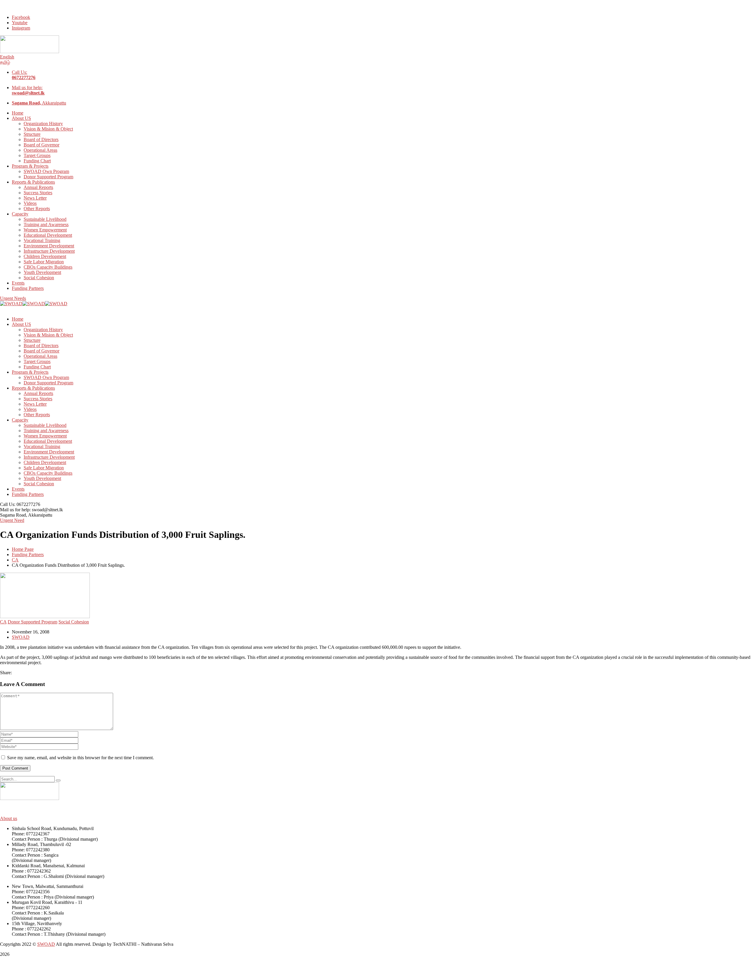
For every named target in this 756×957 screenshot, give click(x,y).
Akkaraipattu (39, 102)
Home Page (23, 549)
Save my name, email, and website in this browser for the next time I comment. (80, 757)
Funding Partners (28, 554)
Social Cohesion (73, 621)
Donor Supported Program (32, 621)
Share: (6, 672)
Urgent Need (12, 520)
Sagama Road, (13, 514)
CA (15, 559)
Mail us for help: (28, 90)
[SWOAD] (11, 303)
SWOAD (21, 637)
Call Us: (23, 75)
